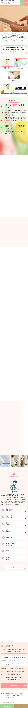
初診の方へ (14, 685)
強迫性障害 (6, 611)
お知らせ (10, 180)
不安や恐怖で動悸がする (8, 510)
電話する (7, 706)
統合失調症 (6, 606)
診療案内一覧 (14, 567)
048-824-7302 (15, 145)
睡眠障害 (5, 617)
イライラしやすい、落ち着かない (10, 544)
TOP (2, 693)
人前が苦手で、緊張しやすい (8, 517)
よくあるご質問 (15, 695)
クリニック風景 (5, 695)
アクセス (22, 695)
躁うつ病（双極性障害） (9, 601)
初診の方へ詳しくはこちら (14, 151)
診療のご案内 (14, 693)
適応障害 (5, 622)
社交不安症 (6, 591)
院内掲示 (8, 697)
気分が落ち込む (7, 531)
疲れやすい (7, 537)
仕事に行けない (7, 551)
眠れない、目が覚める (7, 524)
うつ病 (4, 596)
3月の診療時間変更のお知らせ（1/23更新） (14, 204)
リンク (3, 697)
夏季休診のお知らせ (7, 183)
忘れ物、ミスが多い (7, 558)
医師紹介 (14, 453)
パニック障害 (6, 586)
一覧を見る (14, 175)
